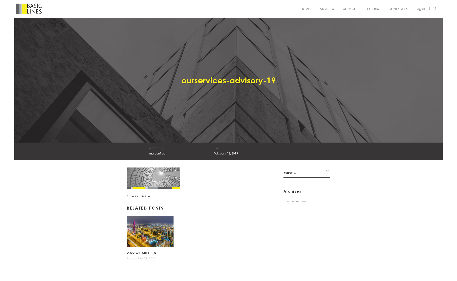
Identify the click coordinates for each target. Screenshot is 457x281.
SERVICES (350, 9)
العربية (421, 9)
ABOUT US (327, 9)
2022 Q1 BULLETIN (141, 253)
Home (305, 9)
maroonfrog (157, 153)
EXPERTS (373, 9)
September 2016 (297, 201)
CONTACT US (398, 9)
